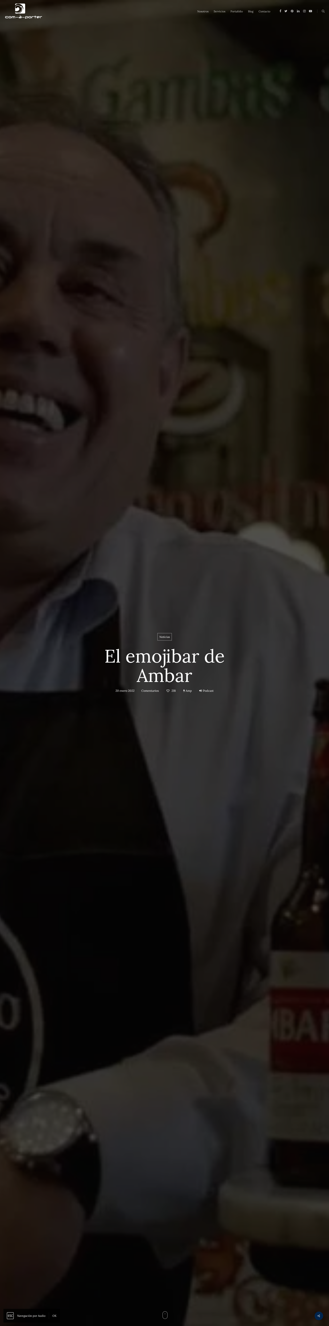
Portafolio (236, 11)
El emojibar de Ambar (164, 665)
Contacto (264, 11)
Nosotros (203, 11)
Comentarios (150, 691)
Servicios (219, 11)
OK (54, 1315)
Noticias (164, 636)
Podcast (208, 691)
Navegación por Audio (31, 1315)
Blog (250, 11)
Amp (188, 691)
